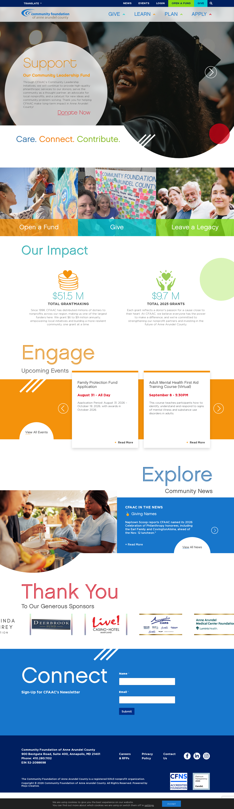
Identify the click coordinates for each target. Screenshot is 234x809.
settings (149, 805)
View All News (192, 547)
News (127, 3)
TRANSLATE (32, 3)
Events (143, 3)
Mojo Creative (30, 785)
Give (201, 3)
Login (160, 3)
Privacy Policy (147, 756)
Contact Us (169, 756)
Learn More (74, 112)
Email (124, 691)
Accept (171, 803)
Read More (125, 442)
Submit (127, 711)
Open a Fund (181, 3)
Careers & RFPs (125, 756)
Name (124, 673)
